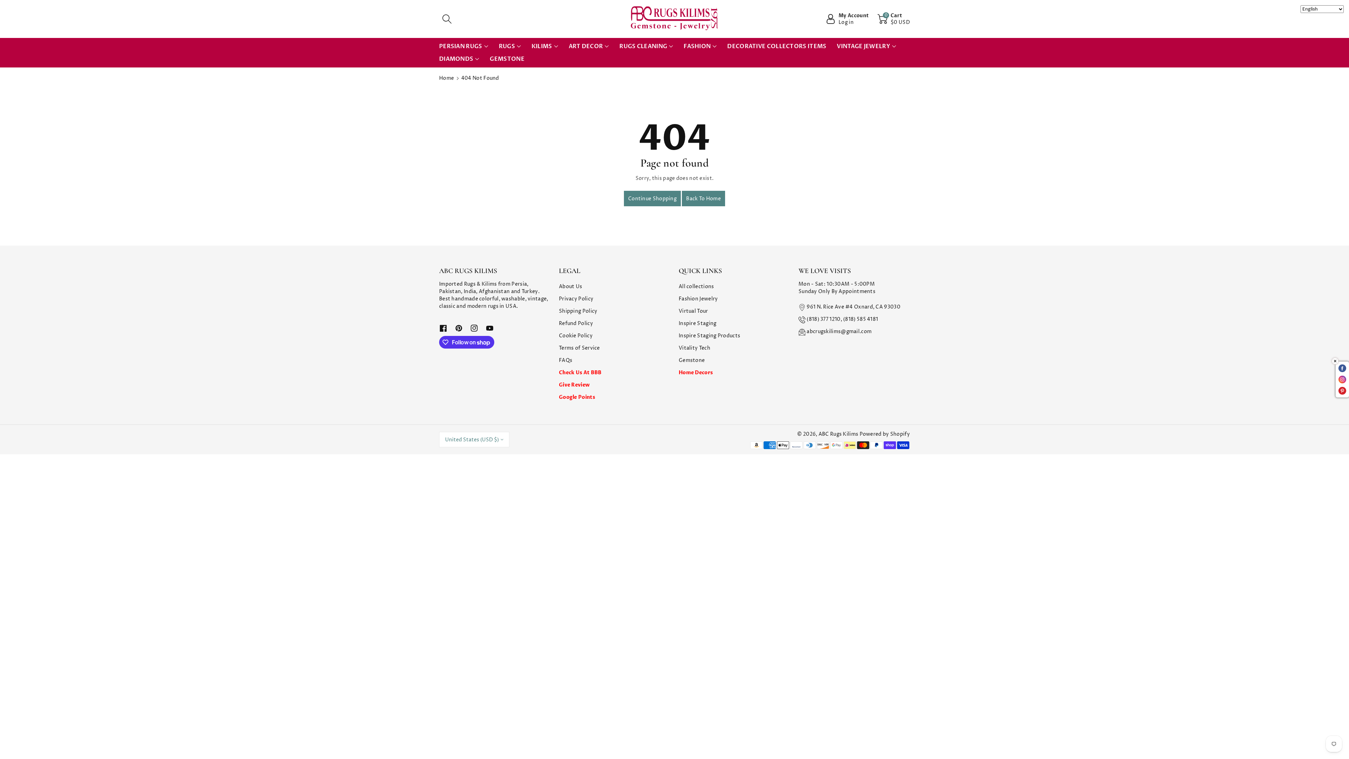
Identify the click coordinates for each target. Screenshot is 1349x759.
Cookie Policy (576, 335)
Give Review (574, 385)
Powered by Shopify (885, 434)
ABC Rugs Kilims (839, 434)
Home (446, 78)
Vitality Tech (694, 348)
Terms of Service (579, 348)
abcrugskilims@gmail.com (839, 331)
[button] (447, 19)
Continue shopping (652, 198)
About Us (570, 286)
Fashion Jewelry (698, 299)
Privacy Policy (576, 299)
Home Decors (696, 372)
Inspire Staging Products (709, 335)
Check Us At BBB (580, 372)
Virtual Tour (693, 311)
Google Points (577, 397)
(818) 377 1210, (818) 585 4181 (842, 319)
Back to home (703, 198)
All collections (696, 286)
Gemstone (692, 360)
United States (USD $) (472, 439)
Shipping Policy (578, 311)
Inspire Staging (698, 323)
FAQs (565, 360)
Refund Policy (576, 323)
